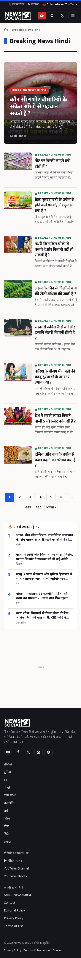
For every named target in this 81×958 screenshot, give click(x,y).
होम (6, 30)
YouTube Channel (16, 869)
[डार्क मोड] (62, 15)
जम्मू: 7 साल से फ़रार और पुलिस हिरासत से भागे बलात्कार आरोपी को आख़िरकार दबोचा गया (44, 576)
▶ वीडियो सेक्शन (14, 861)
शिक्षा (7, 819)
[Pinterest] (48, 752)
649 (28, 508)
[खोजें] (52, 15)
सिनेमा (7, 834)
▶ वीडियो (33, 4)
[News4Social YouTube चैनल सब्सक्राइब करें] (42, 15)
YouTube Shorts (15, 876)
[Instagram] (38, 752)
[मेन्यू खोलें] (72, 15)
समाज (7, 842)
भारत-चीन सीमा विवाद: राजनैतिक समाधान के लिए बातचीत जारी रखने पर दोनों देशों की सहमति (44, 537)
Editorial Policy (14, 911)
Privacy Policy (13, 918)
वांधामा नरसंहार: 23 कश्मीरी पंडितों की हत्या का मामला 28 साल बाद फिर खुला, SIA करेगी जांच (42, 596)
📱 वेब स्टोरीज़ (16, 4)
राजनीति (9, 803)
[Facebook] (18, 752)
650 (38, 508)
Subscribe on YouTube (62, 4)
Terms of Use (14, 926)
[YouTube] (8, 752)
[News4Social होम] (17, 15)
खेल (6, 827)
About (47, 950)
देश (6, 780)
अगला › (51, 508)
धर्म (6, 811)
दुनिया (7, 772)
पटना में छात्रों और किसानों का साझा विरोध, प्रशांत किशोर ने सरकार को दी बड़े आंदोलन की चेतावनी (44, 557)
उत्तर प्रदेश (10, 796)
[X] (28, 752)
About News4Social (18, 895)
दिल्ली (7, 788)
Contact (9, 903)
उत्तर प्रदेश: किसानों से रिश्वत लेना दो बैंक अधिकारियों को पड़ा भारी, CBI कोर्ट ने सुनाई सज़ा (42, 615)
